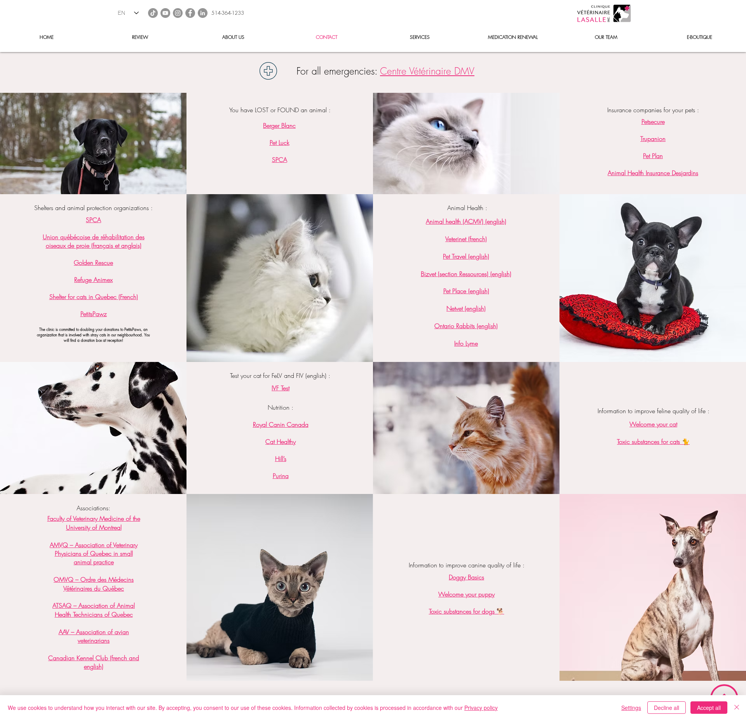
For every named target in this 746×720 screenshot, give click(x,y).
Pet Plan (653, 155)
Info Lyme (466, 343)
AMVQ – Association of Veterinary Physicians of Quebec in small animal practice (94, 554)
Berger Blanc (279, 125)
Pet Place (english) (466, 291)
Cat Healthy (280, 441)
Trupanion (653, 138)
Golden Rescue (93, 262)
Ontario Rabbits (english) (466, 326)
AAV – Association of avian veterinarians (94, 636)
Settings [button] (631, 707)
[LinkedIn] (202, 13)
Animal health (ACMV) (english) (466, 221)
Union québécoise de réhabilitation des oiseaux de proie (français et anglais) (94, 241)
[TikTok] (153, 13)
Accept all (709, 707)
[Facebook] (190, 13)
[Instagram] (178, 13)
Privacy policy (481, 707)
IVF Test (280, 388)
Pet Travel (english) (466, 256)
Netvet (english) (466, 308)
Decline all (666, 707)
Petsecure (653, 121)
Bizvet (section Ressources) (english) (466, 274)
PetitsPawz (93, 314)
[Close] (736, 707)
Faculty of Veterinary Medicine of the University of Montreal (93, 522)
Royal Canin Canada (281, 424)
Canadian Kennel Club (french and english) (93, 662)
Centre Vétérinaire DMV (427, 71)
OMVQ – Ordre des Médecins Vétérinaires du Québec (94, 583)
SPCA (93, 220)
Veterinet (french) (466, 239)
